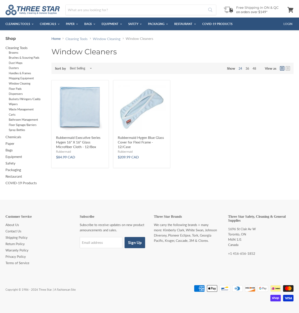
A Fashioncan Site (65, 289)
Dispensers (16, 93)
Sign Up (135, 242)
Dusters (14, 68)
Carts (12, 114)
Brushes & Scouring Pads (24, 57)
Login (287, 24)
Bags (88, 24)
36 (247, 68)
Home (56, 39)
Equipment (110, 24)
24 (240, 68)
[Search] (210, 10)
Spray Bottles (17, 130)
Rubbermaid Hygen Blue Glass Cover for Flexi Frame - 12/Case (141, 142)
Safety (133, 24)
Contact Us (13, 231)
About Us (12, 225)
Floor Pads (15, 88)
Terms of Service (17, 263)
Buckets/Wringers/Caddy (25, 99)
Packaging (156, 24)
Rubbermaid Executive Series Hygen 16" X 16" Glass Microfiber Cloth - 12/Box (78, 142)
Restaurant (183, 24)
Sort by (60, 68)
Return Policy (15, 244)
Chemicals (48, 24)
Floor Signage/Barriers (23, 125)
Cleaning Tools (18, 24)
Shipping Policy (16, 237)
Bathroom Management (23, 119)
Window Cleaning (19, 83)
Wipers (13, 104)
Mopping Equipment (21, 78)
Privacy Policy (15, 256)
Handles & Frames (20, 73)
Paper (70, 24)
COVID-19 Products (217, 24)
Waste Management (21, 109)
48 (254, 68)
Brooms (13, 52)
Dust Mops (16, 63)
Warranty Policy (16, 250)
